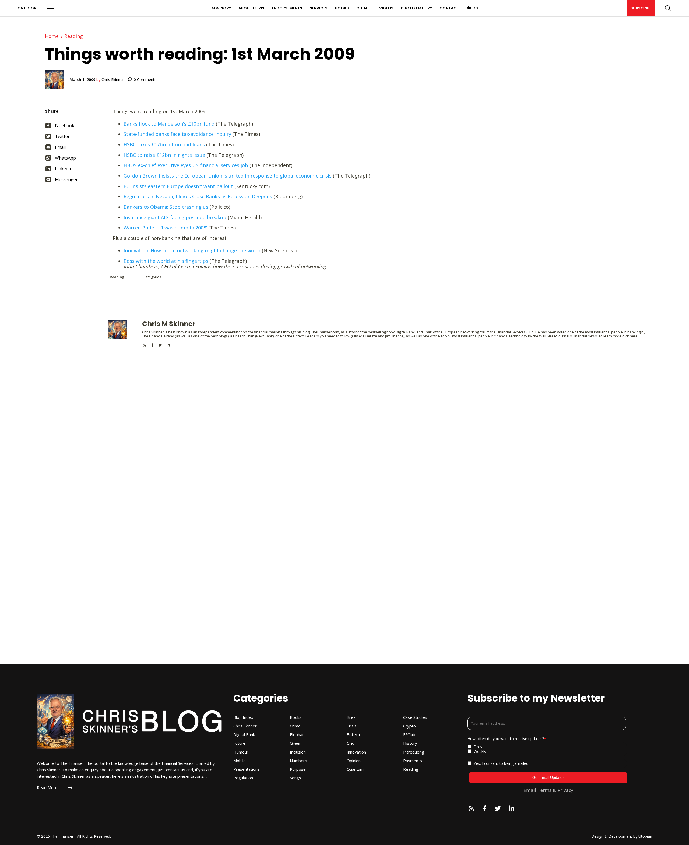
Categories (29, 8)
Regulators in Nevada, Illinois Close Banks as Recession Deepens (198, 196)
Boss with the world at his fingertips (166, 261)
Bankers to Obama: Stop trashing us (166, 207)
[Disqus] (377, 414)
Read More (47, 787)
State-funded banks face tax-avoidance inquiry (177, 134)
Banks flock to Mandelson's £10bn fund (169, 124)
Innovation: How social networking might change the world (192, 250)
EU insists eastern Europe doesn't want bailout (178, 186)
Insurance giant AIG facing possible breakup (175, 217)
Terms (544, 790)
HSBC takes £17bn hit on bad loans (164, 144)
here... (635, 336)
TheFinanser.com (325, 332)
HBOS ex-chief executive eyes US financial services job (186, 165)
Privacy (565, 790)
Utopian (645, 836)
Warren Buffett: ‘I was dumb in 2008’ (165, 227)
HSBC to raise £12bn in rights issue (164, 155)
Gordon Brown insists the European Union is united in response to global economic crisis (228, 175)
